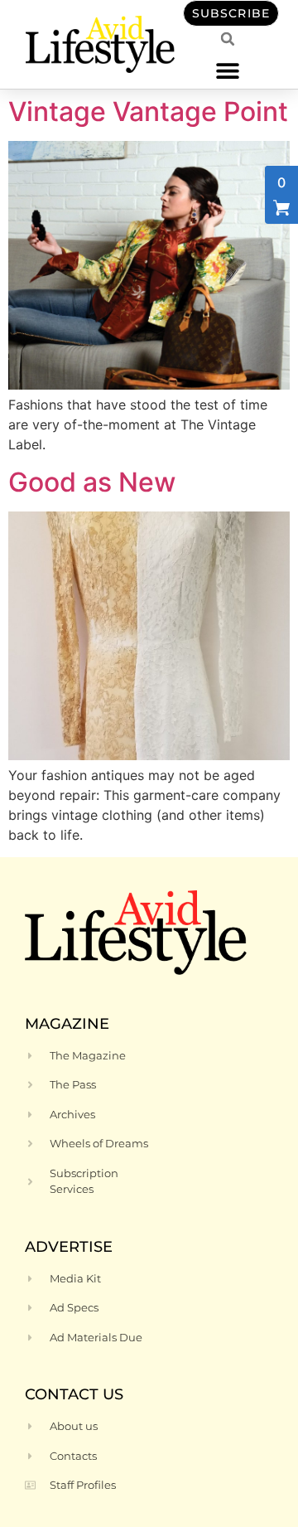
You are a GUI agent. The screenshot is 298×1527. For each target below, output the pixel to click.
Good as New (91, 482)
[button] (228, 70)
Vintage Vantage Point (148, 111)
